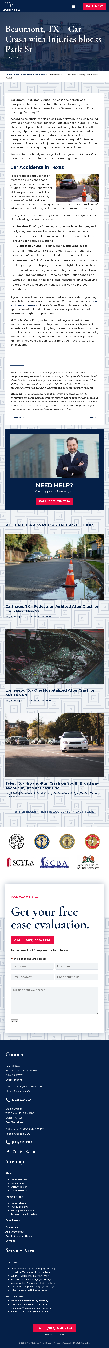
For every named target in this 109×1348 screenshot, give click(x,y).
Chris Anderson (18, 1187)
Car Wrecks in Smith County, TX (38, 793)
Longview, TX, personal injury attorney (31, 1272)
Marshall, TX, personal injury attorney (30, 1279)
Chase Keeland (18, 1190)
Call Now (94, 6)
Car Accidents (18, 1203)
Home (8, 74)
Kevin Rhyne (17, 1183)
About (9, 1173)
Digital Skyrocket (81, 1343)
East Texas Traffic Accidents (29, 74)
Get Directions (13, 1079)
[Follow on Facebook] (8, 1151)
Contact (10, 1240)
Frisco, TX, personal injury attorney (29, 1304)
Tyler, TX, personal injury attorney (28, 1290)
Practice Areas (14, 1196)
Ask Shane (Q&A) (15, 1231)
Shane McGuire (18, 1179)
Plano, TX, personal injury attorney (29, 1311)
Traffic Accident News (18, 1236)
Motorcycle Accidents (22, 1210)
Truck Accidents (19, 1206)
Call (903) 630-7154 (54, 501)
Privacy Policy (53, 1343)
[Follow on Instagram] (14, 1151)
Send (14, 1021)
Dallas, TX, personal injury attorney (29, 1300)
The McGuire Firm (35, 1343)
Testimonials (12, 1227)
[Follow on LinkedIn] (21, 1151)
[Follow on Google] (27, 1151)
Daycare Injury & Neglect (23, 1214)
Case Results (13, 1220)
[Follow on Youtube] (34, 1151)
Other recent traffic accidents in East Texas (54, 812)
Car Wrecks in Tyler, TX (70, 793)
